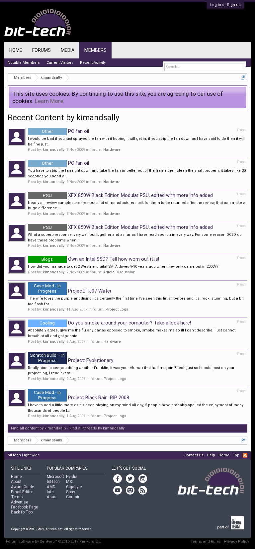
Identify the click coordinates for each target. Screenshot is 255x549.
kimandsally (53, 149)
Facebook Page (24, 507)
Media (67, 50)
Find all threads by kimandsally (97, 428)
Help (211, 455)
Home (15, 50)
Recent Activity (93, 62)
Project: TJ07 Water (73, 291)
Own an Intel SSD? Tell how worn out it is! (100, 259)
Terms (17, 497)
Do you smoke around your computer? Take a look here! (115, 323)
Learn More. (49, 101)
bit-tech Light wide (24, 455)
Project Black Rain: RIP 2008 (81, 398)
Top (236, 455)
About (16, 481)
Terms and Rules (206, 541)
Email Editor (22, 492)
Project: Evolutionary (71, 360)
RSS (245, 455)
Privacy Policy (236, 541)
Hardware (112, 149)
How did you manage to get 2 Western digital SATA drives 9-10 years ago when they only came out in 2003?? (123, 266)
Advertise (19, 502)
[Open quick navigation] (243, 77)
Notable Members (24, 62)
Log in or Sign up (225, 5)
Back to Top (22, 512)
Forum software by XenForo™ (54, 541)
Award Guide (22, 487)
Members (95, 50)
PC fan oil (65, 131)
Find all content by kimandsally (38, 428)
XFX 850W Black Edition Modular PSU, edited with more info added (128, 195)
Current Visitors (59, 62)
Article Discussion (119, 272)
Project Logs (117, 309)
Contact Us (194, 455)
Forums (41, 50)
